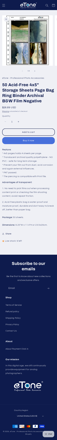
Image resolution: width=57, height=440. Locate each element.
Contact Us (11, 331)
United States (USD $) (27, 416)
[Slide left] (22, 71)
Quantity (6, 116)
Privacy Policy (12, 324)
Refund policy (12, 312)
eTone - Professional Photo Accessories (27, 431)
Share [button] (8, 234)
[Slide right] (35, 71)
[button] (3, 5)
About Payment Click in (17, 349)
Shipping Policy (13, 318)
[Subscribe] (48, 288)
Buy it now (28, 140)
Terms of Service (14, 305)
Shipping (5, 111)
